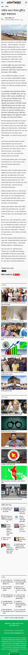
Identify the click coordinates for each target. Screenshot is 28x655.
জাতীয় (6, 6)
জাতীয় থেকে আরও (6, 505)
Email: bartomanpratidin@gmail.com (14, 633)
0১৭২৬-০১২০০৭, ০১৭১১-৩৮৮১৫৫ (14, 630)
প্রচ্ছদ (2, 6)
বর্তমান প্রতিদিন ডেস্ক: (9, 18)
